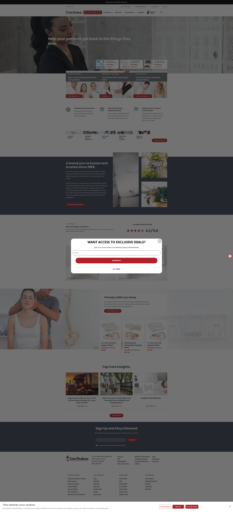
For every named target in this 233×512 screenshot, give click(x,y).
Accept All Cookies (191, 506)
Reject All (178, 506)
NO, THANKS (116, 269)
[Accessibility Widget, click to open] (230, 256)
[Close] (230, 507)
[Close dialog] (159, 241)
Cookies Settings (165, 506)
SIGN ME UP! (116, 260)
